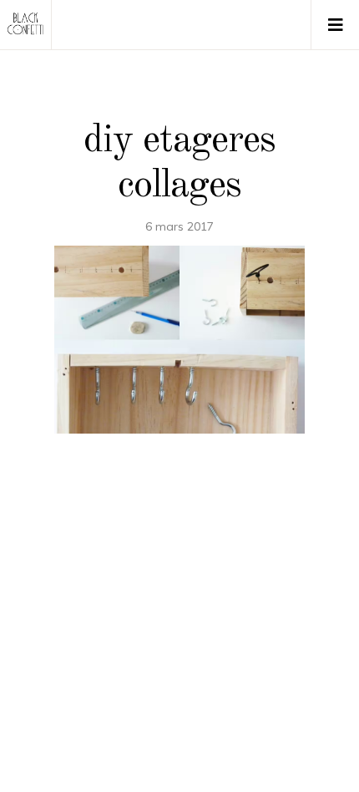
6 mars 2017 (179, 226)
